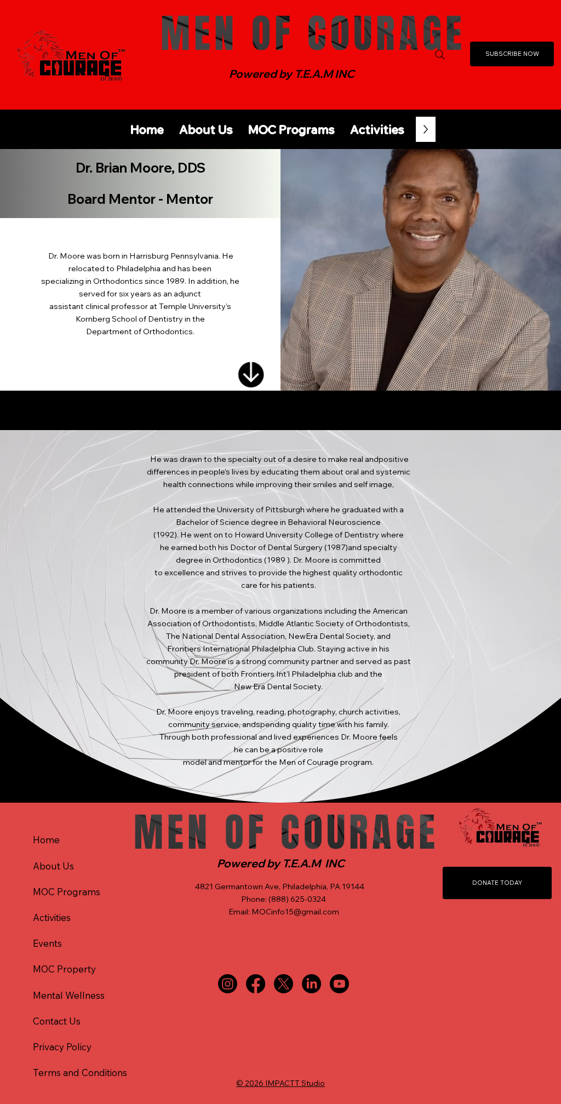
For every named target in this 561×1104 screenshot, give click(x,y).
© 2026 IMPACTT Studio (280, 1083)
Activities (52, 917)
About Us (53, 866)
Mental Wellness (69, 995)
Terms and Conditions (80, 1072)
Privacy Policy (62, 1046)
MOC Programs (66, 891)
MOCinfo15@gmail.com (295, 911)
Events (47, 943)
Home (46, 839)
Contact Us (57, 1021)
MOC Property (64, 969)
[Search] (439, 54)
